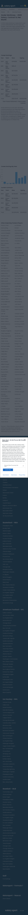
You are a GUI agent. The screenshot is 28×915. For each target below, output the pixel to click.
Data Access (14, 474)
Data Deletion (6, 474)
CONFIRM (8, 469)
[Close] (25, 440)
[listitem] (14, 466)
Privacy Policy (22, 474)
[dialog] (14, 457)
